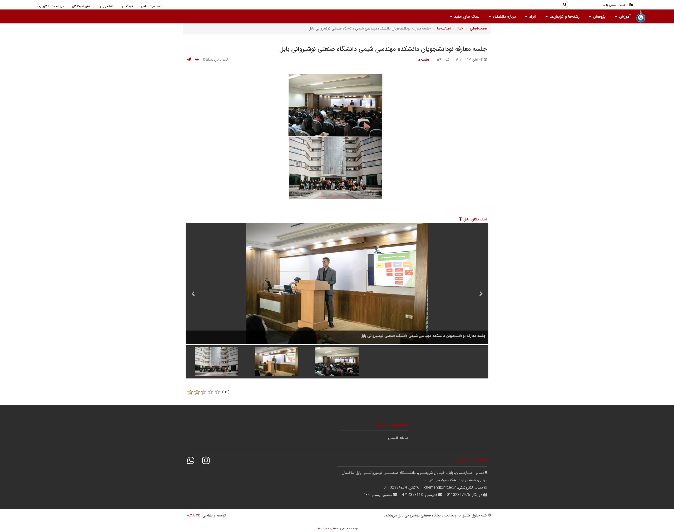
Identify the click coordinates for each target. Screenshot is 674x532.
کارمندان (127, 6)
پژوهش (599, 16)
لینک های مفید (466, 16)
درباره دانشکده (503, 16)
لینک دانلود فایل (474, 219)
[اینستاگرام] (209, 460)
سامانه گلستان (398, 438)
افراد (532, 16)
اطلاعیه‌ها (444, 28)
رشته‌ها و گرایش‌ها (563, 16)
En (631, 4)
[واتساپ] (194, 460)
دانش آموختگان (82, 6)
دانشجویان (107, 6)
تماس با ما (609, 4)
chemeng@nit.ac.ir (440, 487)
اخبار (460, 28)
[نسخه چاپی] (197, 59)
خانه (623, 4)
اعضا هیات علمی (151, 6)
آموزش (624, 16)
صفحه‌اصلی (478, 28)
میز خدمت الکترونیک (50, 6)
